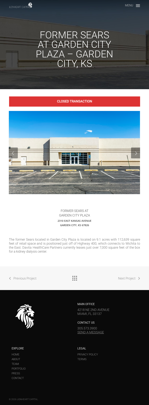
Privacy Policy (87, 354)
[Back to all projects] (74, 277)
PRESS (16, 373)
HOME (15, 354)
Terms (81, 359)
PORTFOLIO (19, 368)
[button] (132, 5)
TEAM (15, 364)
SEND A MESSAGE (90, 332)
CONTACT (18, 378)
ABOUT (16, 359)
